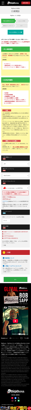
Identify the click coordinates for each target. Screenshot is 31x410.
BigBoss (12, 15)
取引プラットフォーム (8, 168)
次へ (15, 279)
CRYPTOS (5, 201)
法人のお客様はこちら (15, 32)
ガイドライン (7, 234)
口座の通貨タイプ (7, 157)
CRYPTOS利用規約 (9, 236)
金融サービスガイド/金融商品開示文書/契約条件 (16, 231)
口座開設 (26, 2)
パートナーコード (7, 211)
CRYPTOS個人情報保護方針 (11, 238)
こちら (14, 197)
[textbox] (15, 188)
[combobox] (15, 188)
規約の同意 (5, 226)
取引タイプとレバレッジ (9, 181)
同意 (4, 245)
